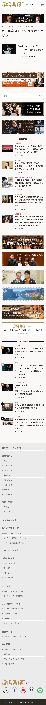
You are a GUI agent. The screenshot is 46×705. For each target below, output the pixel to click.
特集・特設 (7, 501)
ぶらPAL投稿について (12, 577)
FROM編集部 (8, 494)
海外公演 (6, 489)
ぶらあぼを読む (9, 558)
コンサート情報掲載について (14, 608)
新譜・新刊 (7, 485)
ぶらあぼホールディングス (13, 649)
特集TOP (7, 507)
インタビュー (8, 480)
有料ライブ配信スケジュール (14, 538)
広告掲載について (10, 613)
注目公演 (6, 475)
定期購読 (6, 573)
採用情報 (6, 654)
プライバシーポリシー (12, 623)
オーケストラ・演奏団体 (13, 596)
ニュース (6, 461)
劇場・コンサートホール (13, 591)
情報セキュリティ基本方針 (13, 659)
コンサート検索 (9, 520)
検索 (40, 95)
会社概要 (6, 644)
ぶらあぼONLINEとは (12, 603)
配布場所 (6, 568)
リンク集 (6, 586)
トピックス (7, 470)
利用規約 (6, 618)
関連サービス (8, 631)
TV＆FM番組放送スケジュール (15, 543)
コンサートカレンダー (12, 447)
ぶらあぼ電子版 (9, 563)
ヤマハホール (8, 512)
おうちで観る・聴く (11, 528)
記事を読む (7, 455)
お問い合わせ (8, 663)
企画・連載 (7, 465)
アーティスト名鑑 (10, 550)
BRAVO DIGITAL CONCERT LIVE (17, 636)
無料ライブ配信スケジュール (14, 533)
